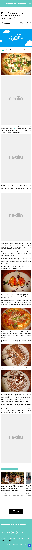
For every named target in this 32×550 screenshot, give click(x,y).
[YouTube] (11, 531)
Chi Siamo (4, 538)
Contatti (10, 538)
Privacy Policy (16, 538)
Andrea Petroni (5, 27)
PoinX (14, 128)
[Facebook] (2, 531)
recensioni (4, 9)
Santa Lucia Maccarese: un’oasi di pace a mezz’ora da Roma (12, 488)
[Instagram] (7, 531)
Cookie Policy (25, 538)
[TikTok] (16, 531)
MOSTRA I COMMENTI (16, 511)
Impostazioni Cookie (6, 540)
